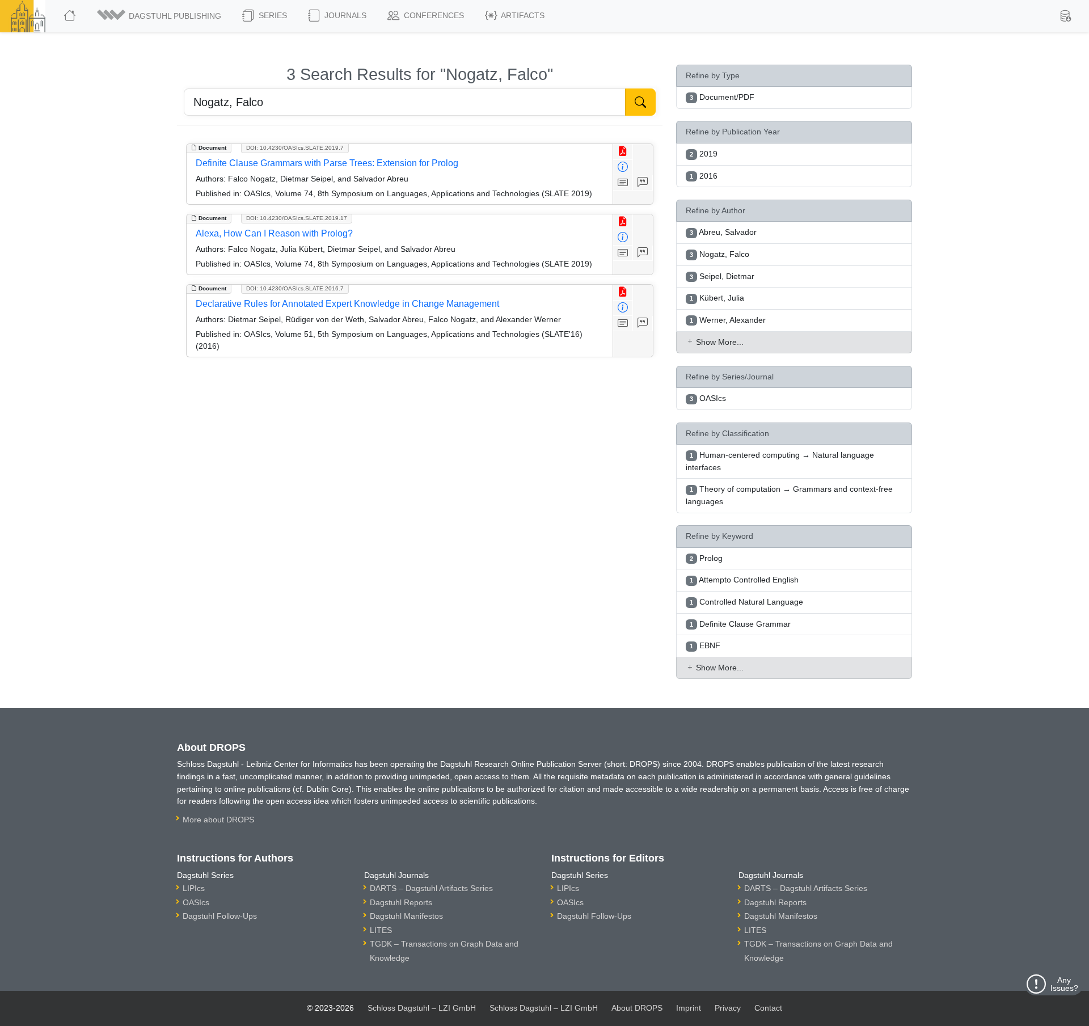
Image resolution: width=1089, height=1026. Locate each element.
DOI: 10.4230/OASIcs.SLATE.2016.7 (295, 288)
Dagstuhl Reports (401, 902)
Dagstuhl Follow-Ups (220, 916)
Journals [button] (344, 15)
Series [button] (271, 15)
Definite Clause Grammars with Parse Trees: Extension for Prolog (327, 163)
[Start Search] (640, 102)
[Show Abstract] (623, 183)
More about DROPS (218, 819)
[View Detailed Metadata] (623, 167)
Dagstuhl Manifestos (406, 916)
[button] (160, 16)
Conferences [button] (433, 15)
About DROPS (636, 1007)
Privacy (728, 1007)
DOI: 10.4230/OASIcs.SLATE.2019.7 (295, 148)
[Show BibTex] (643, 183)
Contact (768, 1007)
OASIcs (196, 902)
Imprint (688, 1007)
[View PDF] (623, 151)
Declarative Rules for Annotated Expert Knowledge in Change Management (347, 304)
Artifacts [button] (521, 15)
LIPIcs (194, 888)
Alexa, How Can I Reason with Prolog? (274, 233)
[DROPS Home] (70, 16)
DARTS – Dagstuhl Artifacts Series (431, 888)
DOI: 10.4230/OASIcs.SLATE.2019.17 (296, 218)
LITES (381, 930)
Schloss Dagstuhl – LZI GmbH (422, 1007)
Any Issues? (1064, 984)
